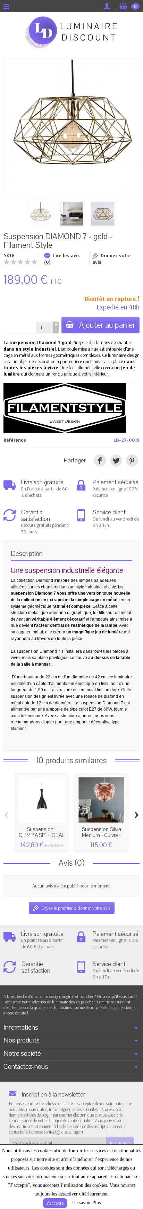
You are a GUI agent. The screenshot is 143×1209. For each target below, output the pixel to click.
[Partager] (100, 460)
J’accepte (55, 1203)
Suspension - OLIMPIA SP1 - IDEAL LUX (42, 835)
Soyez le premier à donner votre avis (75, 908)
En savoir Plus (86, 1202)
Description (27, 553)
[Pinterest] (132, 460)
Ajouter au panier (107, 325)
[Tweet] (116, 460)
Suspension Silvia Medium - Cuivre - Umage (101, 835)
